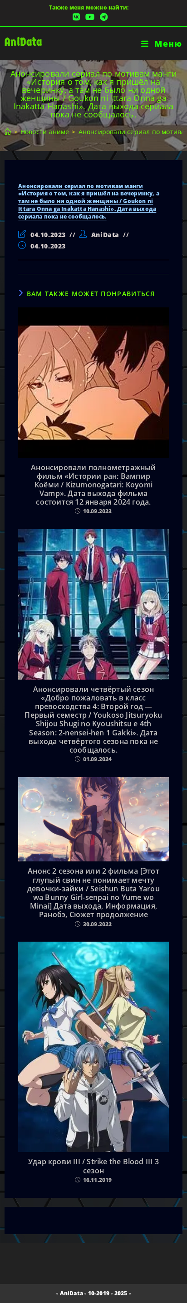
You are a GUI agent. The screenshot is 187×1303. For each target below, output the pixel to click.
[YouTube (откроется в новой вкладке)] (90, 17)
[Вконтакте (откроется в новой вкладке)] (76, 17)
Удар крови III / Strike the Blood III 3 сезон (93, 1166)
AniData (23, 42)
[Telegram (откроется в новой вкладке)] (102, 17)
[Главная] (8, 131)
